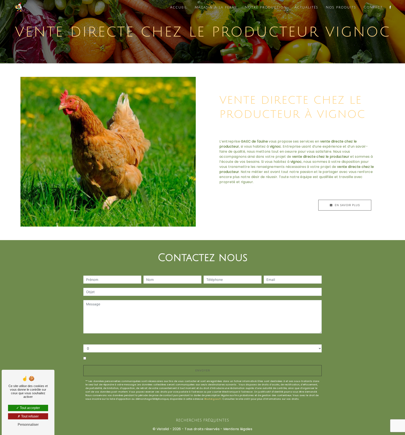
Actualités (306, 7)
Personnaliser (28, 424)
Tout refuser (29, 416)
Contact (373, 7)
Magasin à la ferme (216, 7)
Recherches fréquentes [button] (202, 420)
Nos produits (341, 7)
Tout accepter (29, 408)
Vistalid (163, 429)
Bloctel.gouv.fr (212, 399)
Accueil (178, 7)
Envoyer (202, 370)
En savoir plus (347, 205)
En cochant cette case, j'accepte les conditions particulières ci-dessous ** (147, 358)
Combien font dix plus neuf (105, 340)
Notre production (266, 7)
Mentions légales (237, 429)
